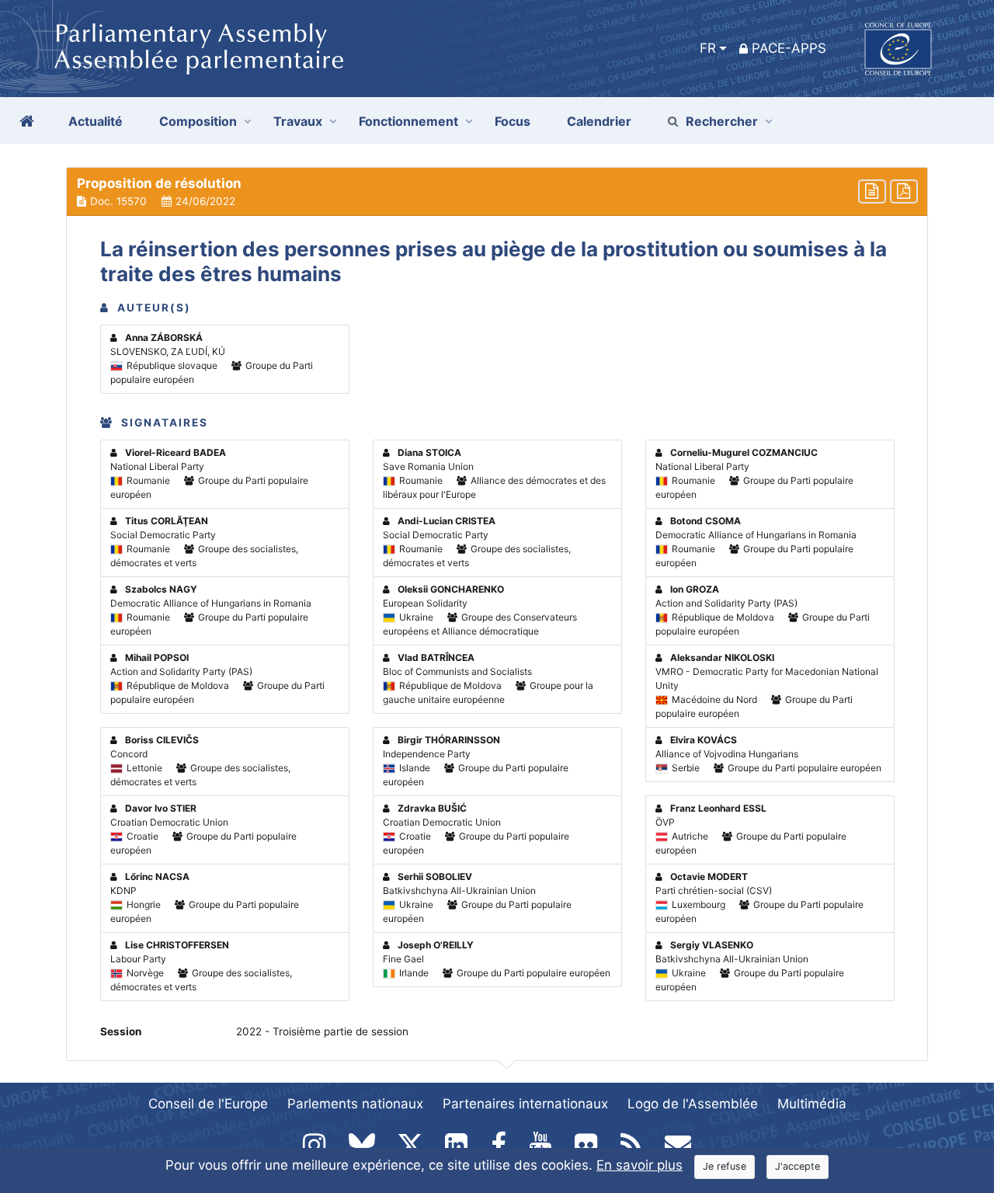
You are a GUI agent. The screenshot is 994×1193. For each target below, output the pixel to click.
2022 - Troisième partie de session (322, 1031)
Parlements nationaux (355, 1103)
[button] (497, 192)
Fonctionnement (408, 121)
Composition (198, 121)
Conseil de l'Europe (208, 1103)
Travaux (297, 121)
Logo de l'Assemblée (692, 1103)
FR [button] (708, 48)
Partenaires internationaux (525, 1103)
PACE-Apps (789, 48)
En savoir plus (639, 1165)
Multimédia (811, 1103)
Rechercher (722, 121)
